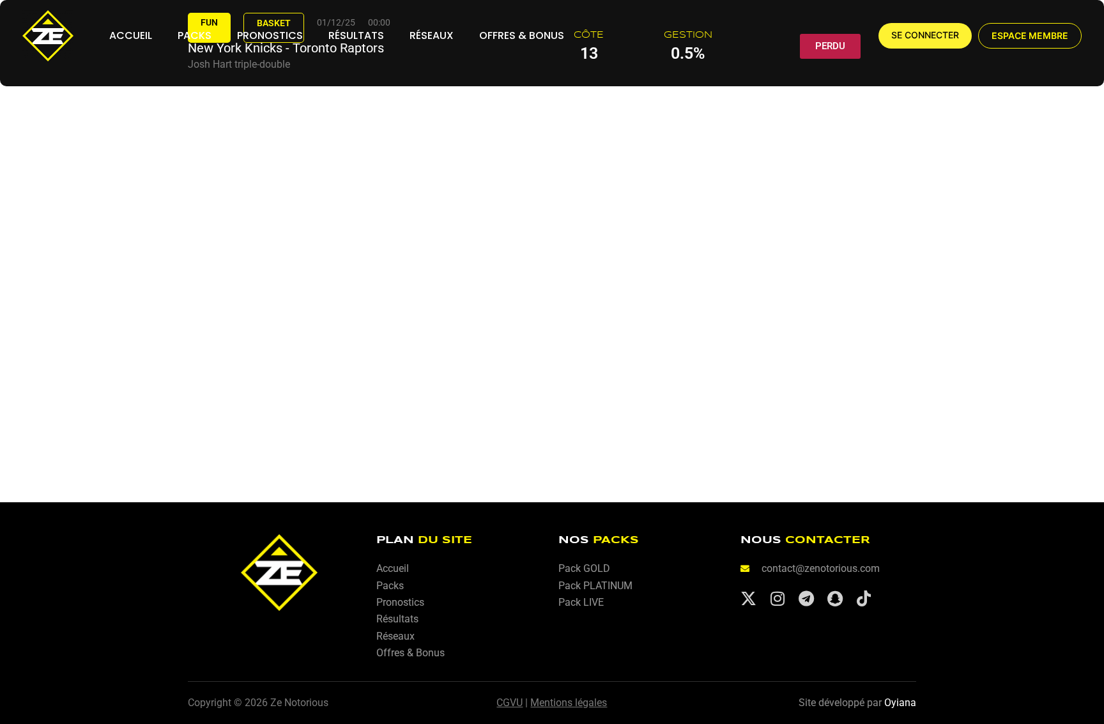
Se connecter (925, 35)
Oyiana (900, 703)
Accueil (130, 35)
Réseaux (432, 35)
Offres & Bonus (521, 35)
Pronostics (270, 35)
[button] (1030, 36)
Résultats (356, 35)
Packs (194, 35)
